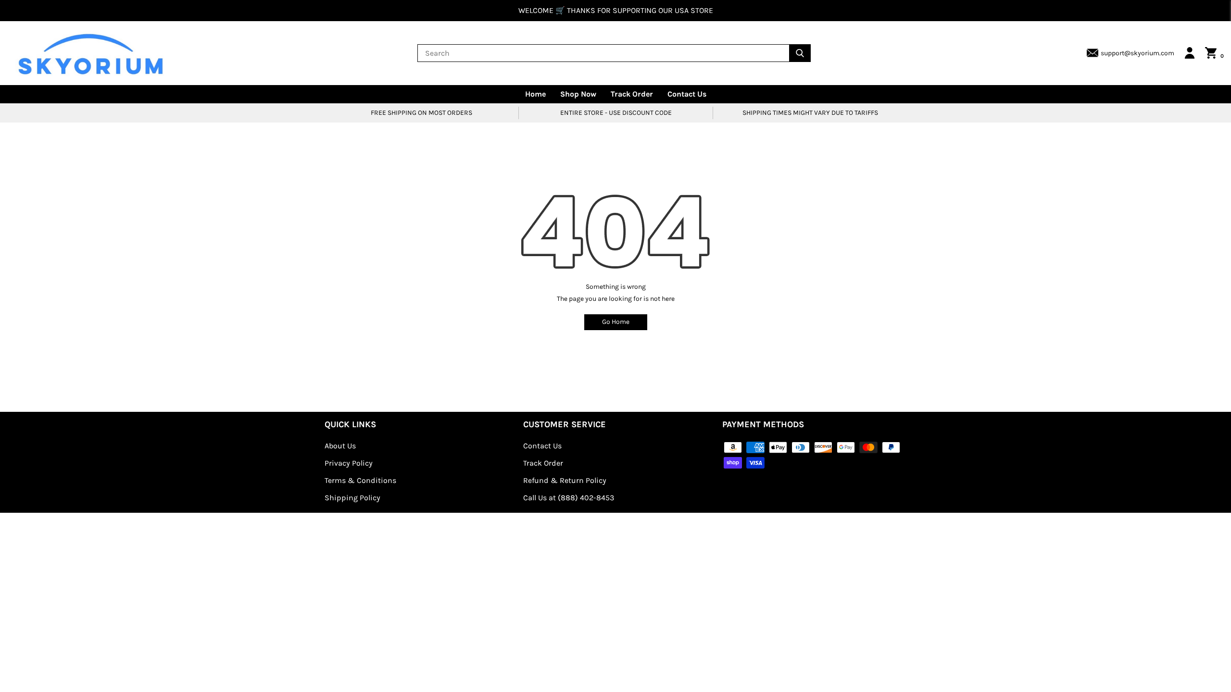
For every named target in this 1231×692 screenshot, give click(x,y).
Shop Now (578, 94)
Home (535, 94)
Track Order (632, 94)
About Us (340, 445)
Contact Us (686, 94)
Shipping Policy (352, 497)
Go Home (615, 322)
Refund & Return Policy (564, 480)
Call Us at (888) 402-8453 (568, 497)
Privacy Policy (349, 463)
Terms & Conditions (360, 480)
